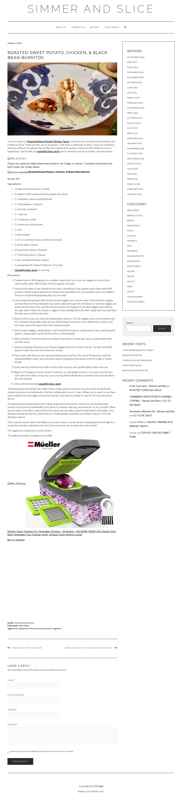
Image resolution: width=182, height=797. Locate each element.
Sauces (131, 281)
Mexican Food (35, 628)
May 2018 (132, 174)
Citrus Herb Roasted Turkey (138, 350)
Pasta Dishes (133, 266)
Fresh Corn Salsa (132, 365)
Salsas (130, 276)
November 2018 (135, 148)
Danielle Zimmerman (24, 623)
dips (129, 246)
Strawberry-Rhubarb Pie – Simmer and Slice (152, 411)
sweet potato (46, 628)
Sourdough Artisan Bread (137, 360)
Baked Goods (134, 215)
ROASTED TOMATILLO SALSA (145, 390)
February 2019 (135, 138)
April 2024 (132, 67)
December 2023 (135, 72)
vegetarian (57, 628)
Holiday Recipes (135, 256)
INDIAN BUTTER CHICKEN (27, 648)
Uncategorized (135, 301)
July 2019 (132, 128)
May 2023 (132, 92)
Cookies (131, 235)
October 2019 (134, 118)
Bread (130, 220)
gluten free (24, 628)
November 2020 (135, 107)
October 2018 (134, 153)
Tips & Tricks (112, 27)
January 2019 (134, 143)
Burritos (15, 628)
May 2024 (132, 62)
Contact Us (78, 27)
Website (12, 710)
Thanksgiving (135, 296)
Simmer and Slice (91, 9)
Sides (129, 286)
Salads (131, 271)
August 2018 (134, 163)
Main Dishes (24, 625)
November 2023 (135, 77)
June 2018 (132, 168)
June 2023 (132, 87)
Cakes (130, 230)
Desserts (132, 240)
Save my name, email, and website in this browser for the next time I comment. (42, 751)
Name (10, 680)
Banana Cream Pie (132, 355)
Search (129, 323)
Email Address (15, 695)
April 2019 (132, 133)
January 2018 (134, 194)
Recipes (94, 27)
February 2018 (135, 189)
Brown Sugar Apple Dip (135, 370)
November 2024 (135, 57)
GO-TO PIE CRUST (142, 415)
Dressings (132, 250)
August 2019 (134, 123)
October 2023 (134, 82)
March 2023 (133, 97)
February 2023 (135, 102)
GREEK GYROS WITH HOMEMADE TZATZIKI (88, 648)
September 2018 (135, 158)
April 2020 (132, 113)
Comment (12, 724)
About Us (61, 27)
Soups (130, 291)
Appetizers (133, 210)
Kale (101, 786)
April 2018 (132, 179)
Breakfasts (133, 225)
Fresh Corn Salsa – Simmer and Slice (148, 386)
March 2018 (133, 184)
